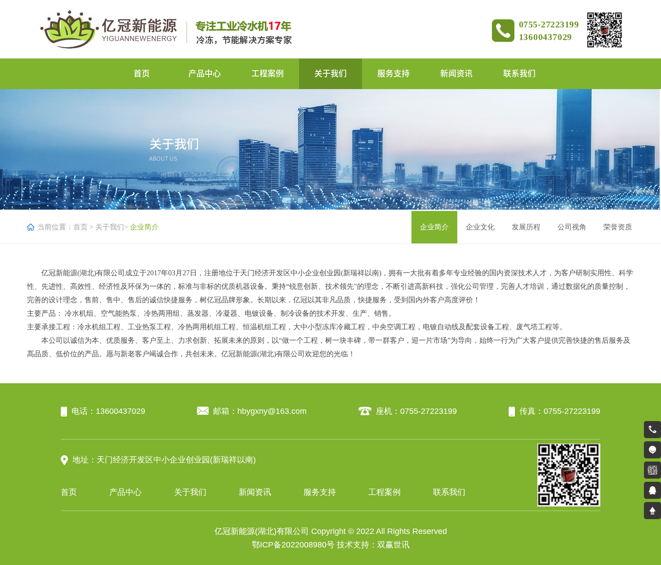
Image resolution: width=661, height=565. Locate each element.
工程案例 (267, 73)
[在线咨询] (652, 449)
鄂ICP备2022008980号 (293, 544)
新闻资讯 (456, 73)
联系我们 (519, 73)
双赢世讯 (393, 544)
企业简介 (434, 227)
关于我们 (330, 73)
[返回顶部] (652, 510)
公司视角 (572, 227)
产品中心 (204, 73)
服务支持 (393, 73)
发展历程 (526, 227)
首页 (142, 73)
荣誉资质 (617, 227)
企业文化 (480, 227)
